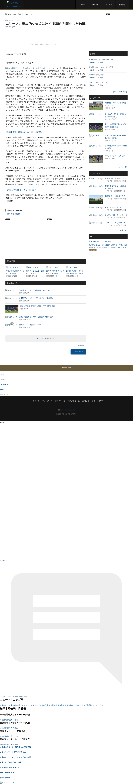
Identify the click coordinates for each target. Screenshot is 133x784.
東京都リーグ (5, 705)
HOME (2, 374)
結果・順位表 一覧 (7, 772)
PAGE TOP (78, 352)
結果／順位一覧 (74, 401)
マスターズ (96, 705)
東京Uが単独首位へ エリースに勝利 (21, 190)
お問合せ (122, 4)
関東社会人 (62, 705)
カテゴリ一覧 (60, 401)
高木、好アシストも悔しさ (115, 156)
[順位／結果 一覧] (120, 92)
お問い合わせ (5, 778)
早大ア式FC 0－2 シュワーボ (116, 215)
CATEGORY (4, 384)
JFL (29, 705)
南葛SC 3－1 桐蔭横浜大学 (115, 196)
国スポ (78, 705)
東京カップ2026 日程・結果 (10, 762)
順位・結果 (22, 696)
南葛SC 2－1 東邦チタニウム (116, 178)
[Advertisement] (45, 34)
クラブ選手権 (87, 705)
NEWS (2, 379)
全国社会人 (53, 705)
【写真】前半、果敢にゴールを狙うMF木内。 (24, 132)
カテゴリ (95, 4)
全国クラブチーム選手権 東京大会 (13, 752)
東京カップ (35, 705)
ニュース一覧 (122, 167)
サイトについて (98, 401)
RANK (2, 390)
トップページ (34, 401)
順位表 (10, 214)
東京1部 (14, 705)
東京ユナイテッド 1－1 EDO (115, 207)
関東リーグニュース (12, 20)
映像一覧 (123, 230)
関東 (25, 705)
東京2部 (20, 705)
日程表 (17, 214)
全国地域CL (71, 705)
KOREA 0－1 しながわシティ (116, 223)
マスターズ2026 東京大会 (9, 767)
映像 (16, 696)
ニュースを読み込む (47, 338)
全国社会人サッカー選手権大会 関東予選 (15, 747)
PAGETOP (4, 395)
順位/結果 (108, 4)
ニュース (82, 4)
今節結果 (3, 720)
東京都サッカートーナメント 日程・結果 (15, 757)
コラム (103, 705)
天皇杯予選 (44, 705)
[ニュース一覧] (79, 345)
